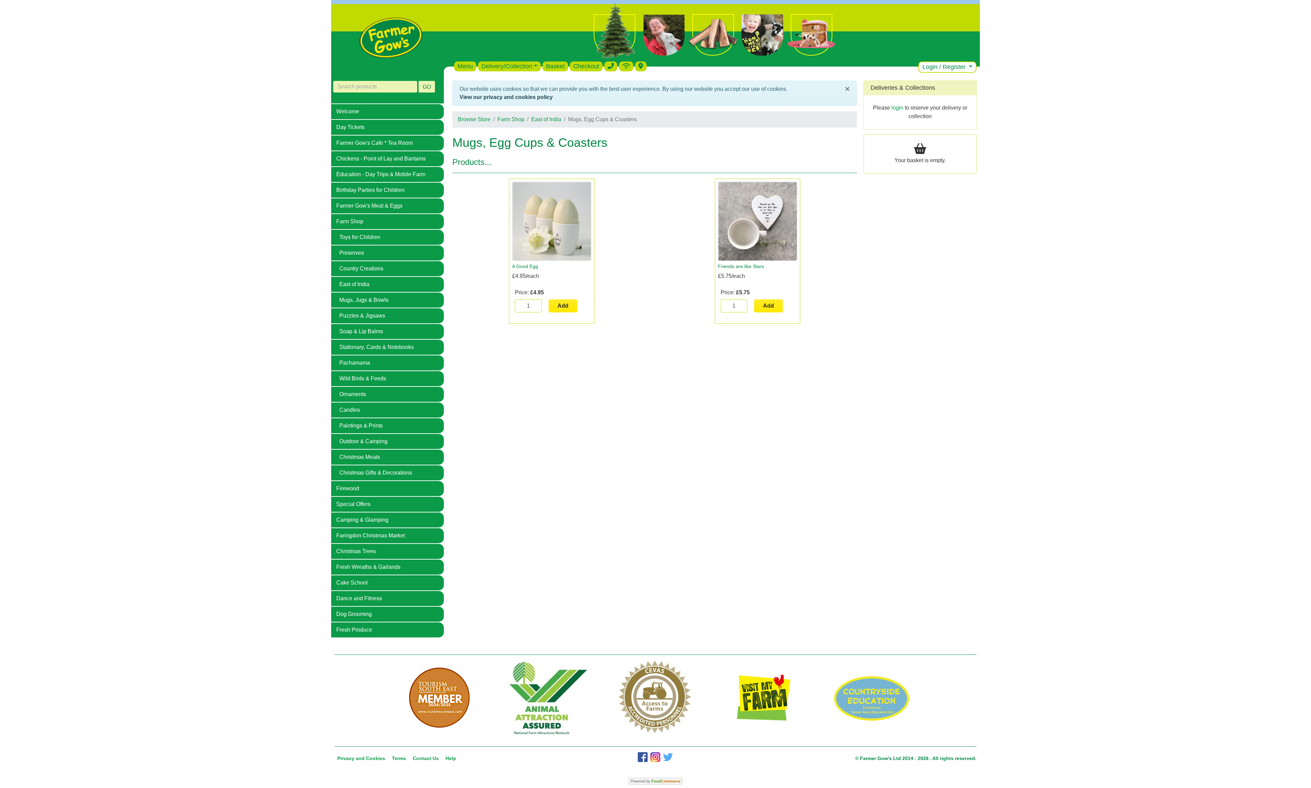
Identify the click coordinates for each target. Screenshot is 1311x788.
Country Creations (361, 268)
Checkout (586, 66)
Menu (465, 66)
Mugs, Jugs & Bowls (364, 300)
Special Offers (353, 504)
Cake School (352, 583)
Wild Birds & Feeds (362, 378)
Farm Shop (349, 221)
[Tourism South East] (439, 698)
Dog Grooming (354, 614)
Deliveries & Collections (903, 87)
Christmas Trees (356, 551)
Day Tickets (350, 127)
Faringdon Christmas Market (370, 535)
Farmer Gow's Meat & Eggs (369, 206)
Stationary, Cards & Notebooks (376, 347)
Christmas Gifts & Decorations (375, 473)
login (897, 108)
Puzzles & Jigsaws (362, 316)
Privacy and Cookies (361, 758)
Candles (349, 410)
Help (451, 758)
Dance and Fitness (359, 598)
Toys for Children (359, 237)
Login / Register (944, 67)
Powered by (655, 781)
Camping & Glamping (362, 520)
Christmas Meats (359, 457)
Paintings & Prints (361, 425)
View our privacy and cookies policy (506, 97)
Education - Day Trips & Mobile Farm (380, 174)
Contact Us (426, 758)
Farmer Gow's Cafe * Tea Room (374, 143)
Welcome (347, 111)
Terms (399, 758)
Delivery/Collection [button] (506, 66)
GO (427, 87)
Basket (555, 66)
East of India (354, 284)
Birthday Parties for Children (370, 190)
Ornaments (352, 394)
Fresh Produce (354, 630)
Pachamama (354, 363)
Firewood (347, 488)
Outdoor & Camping (363, 441)
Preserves (351, 253)
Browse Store (474, 119)
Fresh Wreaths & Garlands (368, 567)
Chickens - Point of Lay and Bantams (381, 158)
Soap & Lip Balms (361, 331)
